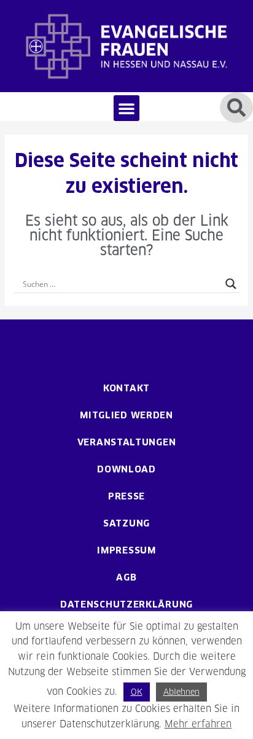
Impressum (126, 550)
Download (126, 469)
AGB (126, 577)
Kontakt (126, 388)
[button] (126, 108)
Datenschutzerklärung (126, 604)
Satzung (126, 523)
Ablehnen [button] (181, 692)
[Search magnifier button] (230, 283)
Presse (126, 496)
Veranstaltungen (126, 442)
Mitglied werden (126, 415)
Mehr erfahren (198, 724)
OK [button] (136, 692)
